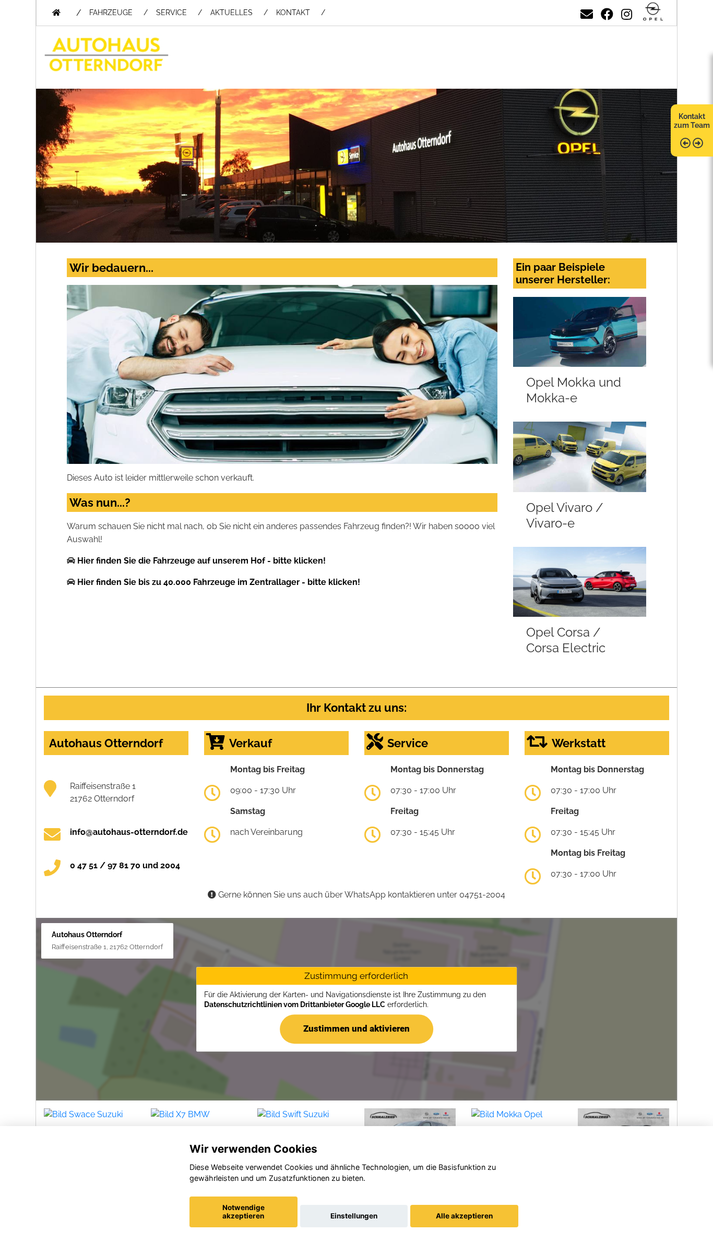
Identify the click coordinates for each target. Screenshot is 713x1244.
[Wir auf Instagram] (626, 12)
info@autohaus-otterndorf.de (129, 832)
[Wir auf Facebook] (607, 12)
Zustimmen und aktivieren (356, 1028)
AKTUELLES (231, 12)
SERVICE (171, 12)
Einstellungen (353, 1216)
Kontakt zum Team (692, 120)
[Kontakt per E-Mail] (586, 12)
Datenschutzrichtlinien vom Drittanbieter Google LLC (294, 1005)
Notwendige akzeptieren (243, 1211)
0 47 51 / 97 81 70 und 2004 (125, 865)
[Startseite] (653, 12)
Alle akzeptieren (464, 1216)
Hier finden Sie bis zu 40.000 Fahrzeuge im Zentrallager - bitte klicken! (218, 582)
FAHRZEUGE (111, 12)
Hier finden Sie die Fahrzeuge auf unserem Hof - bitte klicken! (201, 561)
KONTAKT (293, 12)
